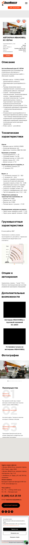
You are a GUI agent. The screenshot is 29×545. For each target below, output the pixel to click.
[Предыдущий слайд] (1, 369)
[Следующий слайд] (28, 369)
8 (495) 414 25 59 (11, 495)
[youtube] (9, 511)
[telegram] (12, 511)
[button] (8, 55)
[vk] (3, 511)
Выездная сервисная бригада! (11, 481)
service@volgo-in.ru (11, 483)
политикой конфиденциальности (11, 525)
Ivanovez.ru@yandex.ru (13, 499)
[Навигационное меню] (26, 3)
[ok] (6, 511)
